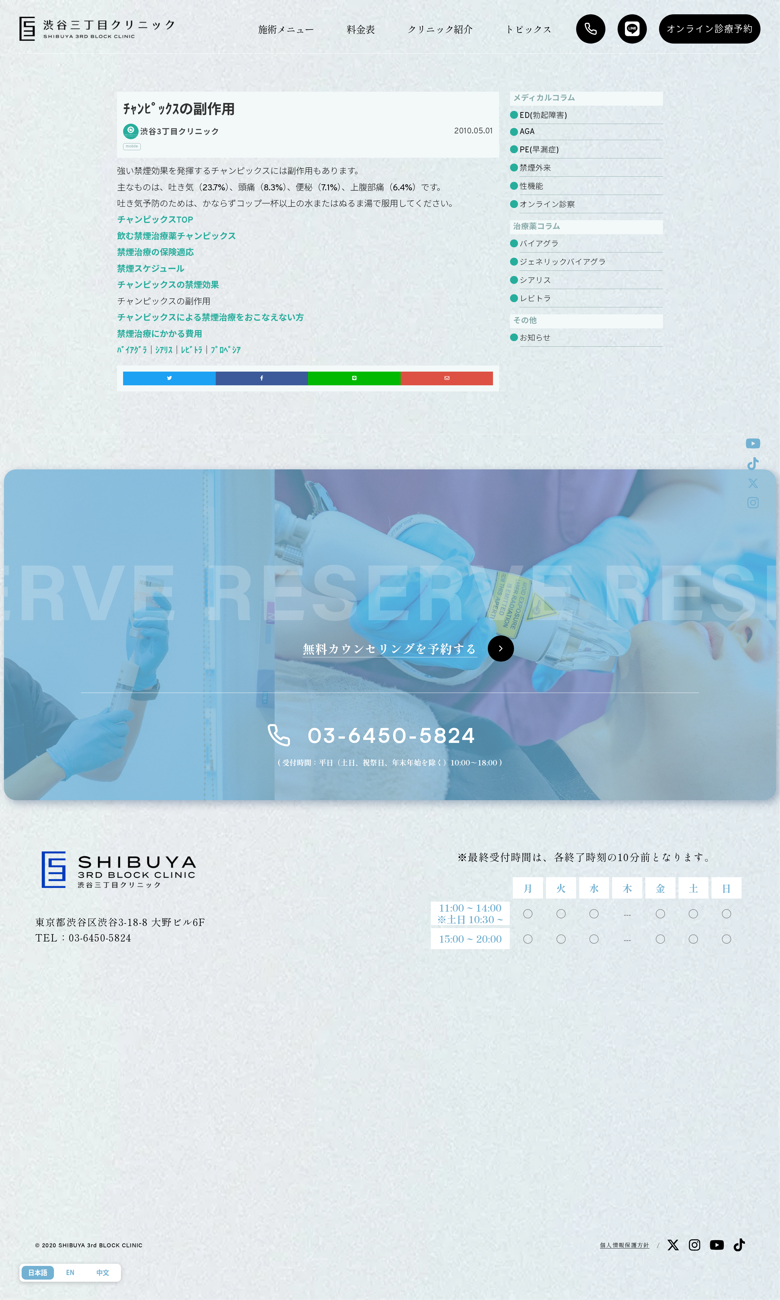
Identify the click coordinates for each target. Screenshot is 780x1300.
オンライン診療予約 (709, 28)
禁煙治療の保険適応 (155, 253)
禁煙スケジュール (151, 269)
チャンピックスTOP (155, 220)
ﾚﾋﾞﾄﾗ (191, 350)
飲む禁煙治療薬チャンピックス (176, 236)
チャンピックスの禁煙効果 (168, 285)
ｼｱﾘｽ (163, 350)
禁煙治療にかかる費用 (159, 334)
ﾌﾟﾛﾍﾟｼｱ (226, 350)
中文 (102, 1272)
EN (70, 1272)
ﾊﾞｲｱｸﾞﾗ (132, 350)
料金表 (360, 29)
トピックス (528, 29)
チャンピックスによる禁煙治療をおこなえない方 (210, 318)
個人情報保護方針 (625, 1245)
